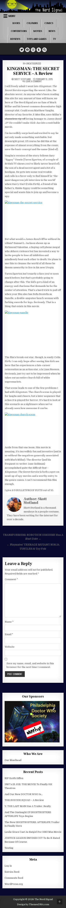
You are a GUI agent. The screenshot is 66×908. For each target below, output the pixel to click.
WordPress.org (14, 884)
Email (9, 634)
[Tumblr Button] (38, 49)
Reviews (15, 39)
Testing (9, 848)
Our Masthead (13, 760)
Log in (8, 865)
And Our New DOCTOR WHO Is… (24, 794)
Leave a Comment (34, 81)
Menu (11, 16)
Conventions (19, 31)
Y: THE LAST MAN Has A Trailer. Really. (28, 806)
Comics (48, 23)
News (52, 31)
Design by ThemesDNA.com (33, 904)
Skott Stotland (22, 79)
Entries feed (12, 871)
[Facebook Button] (27, 49)
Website (9, 646)
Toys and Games (37, 39)
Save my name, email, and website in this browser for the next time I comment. (30, 665)
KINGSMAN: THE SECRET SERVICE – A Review (33, 71)
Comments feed (14, 878)
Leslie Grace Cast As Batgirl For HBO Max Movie (33, 832)
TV (54, 39)
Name (9, 621)
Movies (37, 31)
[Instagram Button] (33, 49)
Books (16, 23)
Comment (11, 579)
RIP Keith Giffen (14, 778)
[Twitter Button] (21, 49)
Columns (32, 23)
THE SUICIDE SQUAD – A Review (24, 800)
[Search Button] (44, 49)
